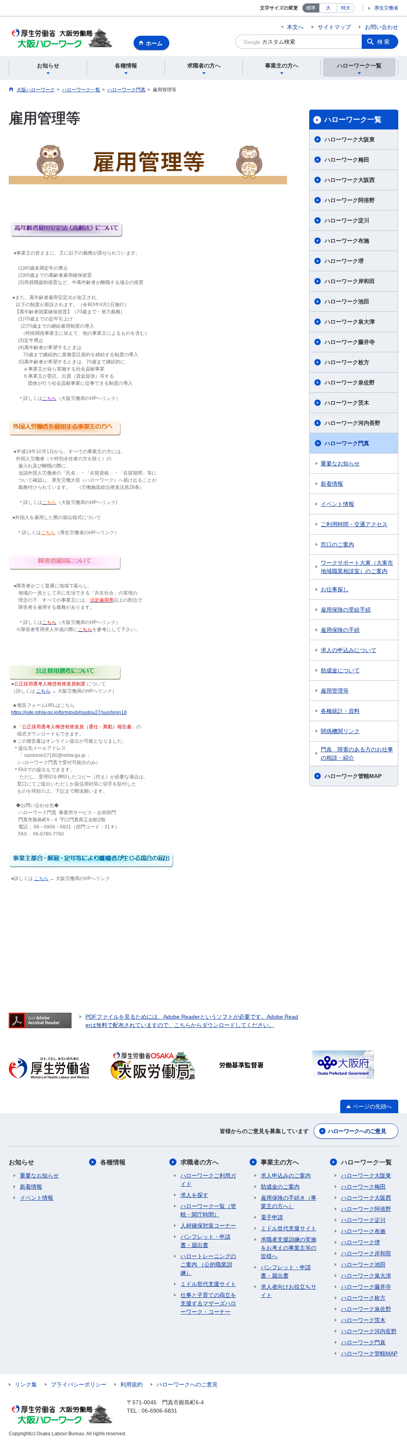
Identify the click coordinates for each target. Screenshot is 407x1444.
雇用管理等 (335, 690)
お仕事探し (335, 589)
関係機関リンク (340, 731)
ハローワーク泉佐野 (350, 382)
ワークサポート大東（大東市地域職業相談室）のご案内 (357, 567)
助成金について (340, 670)
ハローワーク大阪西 (350, 180)
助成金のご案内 (280, 1186)
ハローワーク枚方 (347, 362)
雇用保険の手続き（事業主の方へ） (288, 1202)
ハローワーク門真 (347, 443)
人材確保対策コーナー (208, 1225)
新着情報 (332, 484)
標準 (311, 8)
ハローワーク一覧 (353, 120)
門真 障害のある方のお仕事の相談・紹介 (357, 753)
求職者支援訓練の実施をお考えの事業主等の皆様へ (288, 1247)
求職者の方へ (199, 1162)
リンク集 (26, 1384)
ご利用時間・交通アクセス (354, 524)
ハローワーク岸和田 (350, 281)
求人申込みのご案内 (286, 1175)
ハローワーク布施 (347, 240)
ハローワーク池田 (347, 301)
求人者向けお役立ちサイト (288, 1291)
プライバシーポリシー (79, 1384)
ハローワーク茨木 (347, 403)
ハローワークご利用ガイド (208, 1179)
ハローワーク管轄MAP (353, 776)
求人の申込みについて (348, 650)
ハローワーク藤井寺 (350, 342)
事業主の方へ (280, 1162)
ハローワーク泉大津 (350, 322)
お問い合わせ (381, 27)
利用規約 (131, 1384)
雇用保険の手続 (340, 630)
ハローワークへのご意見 (357, 1131)
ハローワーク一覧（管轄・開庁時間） (208, 1210)
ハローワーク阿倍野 (350, 200)
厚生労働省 (386, 8)
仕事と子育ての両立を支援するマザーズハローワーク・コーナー (208, 1303)
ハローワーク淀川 (347, 220)
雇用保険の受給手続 (346, 609)
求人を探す (194, 1195)
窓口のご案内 (337, 544)
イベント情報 (337, 504)
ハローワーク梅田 (347, 159)
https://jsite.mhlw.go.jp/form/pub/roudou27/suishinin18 (69, 712)
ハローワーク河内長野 (352, 423)
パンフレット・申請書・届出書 (205, 1241)
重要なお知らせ (340, 463)
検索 (384, 42)
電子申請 (272, 1217)
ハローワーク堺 (344, 261)
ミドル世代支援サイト (208, 1284)
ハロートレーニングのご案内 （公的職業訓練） (208, 1264)
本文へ (295, 27)
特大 (346, 8)
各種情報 (113, 1162)
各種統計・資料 (340, 711)
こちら (43, 691)
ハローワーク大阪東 (350, 139)
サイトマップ (334, 27)
